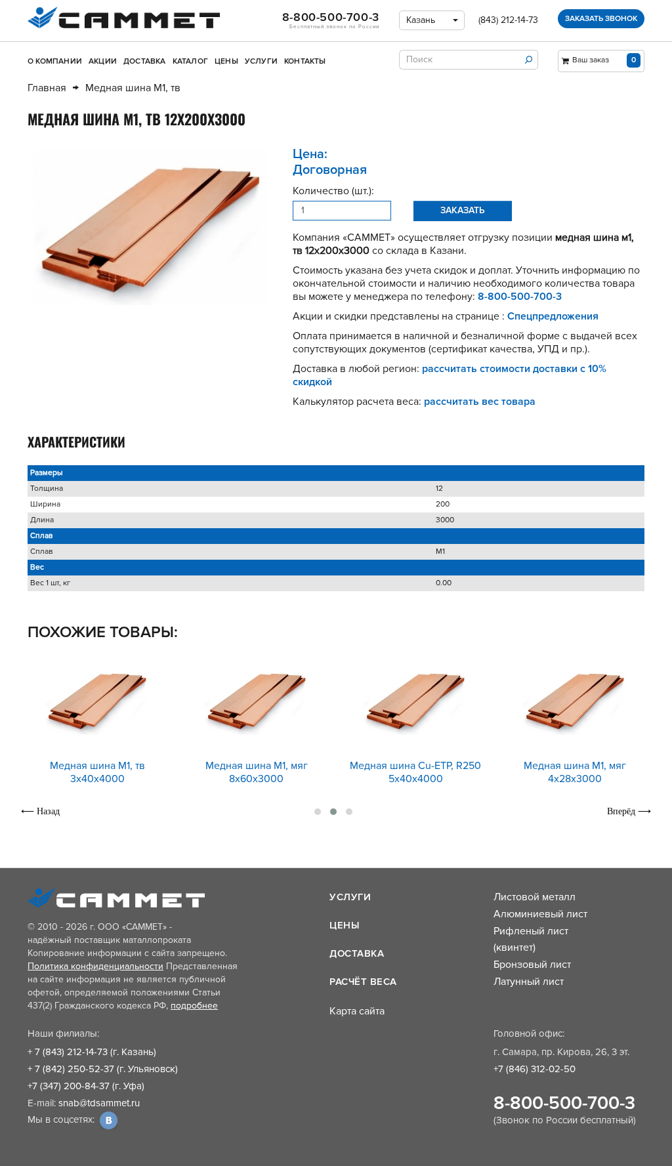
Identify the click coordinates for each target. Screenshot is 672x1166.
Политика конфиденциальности (95, 966)
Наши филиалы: (63, 1033)
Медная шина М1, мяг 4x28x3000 (575, 772)
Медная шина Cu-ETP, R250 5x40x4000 (415, 772)
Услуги (261, 61)
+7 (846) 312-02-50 (535, 1069)
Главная (47, 87)
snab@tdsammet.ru (99, 1103)
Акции (103, 61)
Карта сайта (357, 1011)
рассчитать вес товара (480, 401)
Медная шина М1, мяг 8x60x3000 (256, 772)
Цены (226, 61)
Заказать (462, 210)
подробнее (194, 1005)
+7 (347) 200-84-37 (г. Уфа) (86, 1086)
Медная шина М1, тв (132, 87)
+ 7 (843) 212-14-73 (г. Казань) (92, 1052)
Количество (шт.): (333, 191)
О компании (55, 61)
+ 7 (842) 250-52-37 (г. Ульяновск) (103, 1069)
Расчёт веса (363, 982)
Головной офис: (529, 1033)
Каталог (190, 61)
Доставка (144, 61)
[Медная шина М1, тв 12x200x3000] (150, 227)
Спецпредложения (552, 316)
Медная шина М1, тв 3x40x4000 (97, 772)
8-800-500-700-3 (564, 1103)
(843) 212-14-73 (508, 20)
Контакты (305, 61)
